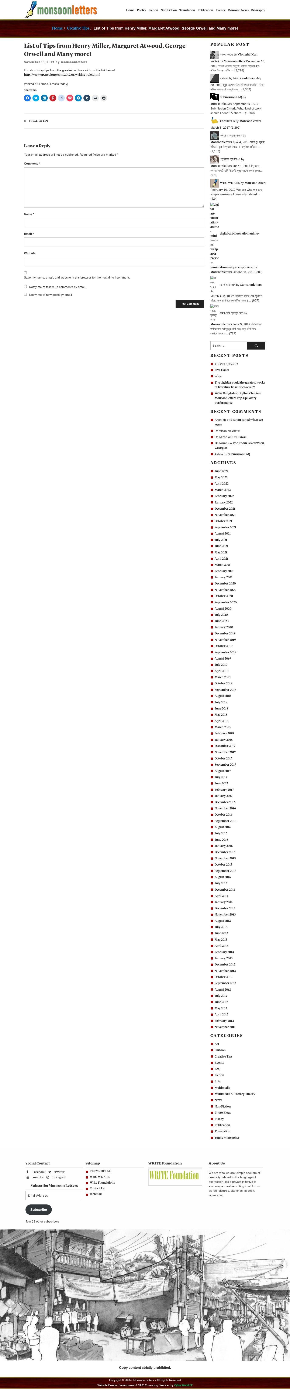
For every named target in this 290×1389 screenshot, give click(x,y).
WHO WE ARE (100, 1177)
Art (217, 1044)
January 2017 (223, 796)
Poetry (141, 10)
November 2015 (225, 858)
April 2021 (221, 558)
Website (30, 253)
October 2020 (224, 596)
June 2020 (222, 621)
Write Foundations (102, 1182)
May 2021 (221, 552)
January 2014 (223, 902)
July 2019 (221, 664)
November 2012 (225, 971)
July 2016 (221, 833)
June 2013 (221, 933)
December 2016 (225, 802)
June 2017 (221, 783)
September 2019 (225, 652)
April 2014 (221, 895)
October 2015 (223, 864)
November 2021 (225, 514)
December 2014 (225, 889)
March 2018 (223, 727)
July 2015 (221, 883)
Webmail (96, 1194)
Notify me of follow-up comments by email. (57, 287)
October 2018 (223, 683)
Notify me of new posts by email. (51, 294)
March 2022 (223, 490)
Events (220, 10)
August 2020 (223, 608)
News (218, 1100)
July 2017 (221, 777)
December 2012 (225, 964)
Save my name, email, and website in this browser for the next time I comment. (77, 277)
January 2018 (224, 739)
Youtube (38, 1177)
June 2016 (221, 839)
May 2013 (221, 939)
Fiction (153, 10)
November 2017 (225, 752)
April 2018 (221, 721)
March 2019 (223, 677)
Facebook (38, 1172)
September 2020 (226, 602)
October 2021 (223, 521)
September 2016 (225, 821)
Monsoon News (238, 10)
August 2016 (223, 827)
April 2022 (221, 483)
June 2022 (221, 471)
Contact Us (97, 1188)
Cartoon (220, 1050)
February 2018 (224, 733)
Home (130, 10)
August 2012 (223, 989)
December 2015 (225, 852)
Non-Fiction (169, 10)
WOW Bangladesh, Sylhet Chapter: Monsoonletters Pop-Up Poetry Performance (238, 398)
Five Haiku (222, 370)
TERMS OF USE (100, 1171)
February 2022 (224, 496)
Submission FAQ (239, 454)
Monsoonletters (234, 61)
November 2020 (225, 590)
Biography (258, 10)
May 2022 (221, 477)
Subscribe (38, 1209)
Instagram (59, 1177)
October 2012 (223, 977)
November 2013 (225, 914)
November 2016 (225, 808)
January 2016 (224, 845)
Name (29, 214)
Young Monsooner (227, 1137)
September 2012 (225, 983)
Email (29, 233)
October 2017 (223, 758)
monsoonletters (74, 62)
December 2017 (225, 746)
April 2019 (221, 671)
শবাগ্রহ (218, 376)
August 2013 (223, 921)
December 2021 (225, 508)
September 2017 (225, 764)
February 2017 (224, 789)
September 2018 (225, 689)
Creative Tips (78, 28)
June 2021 (221, 546)
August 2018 (223, 696)
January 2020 (224, 627)
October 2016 (223, 814)
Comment (32, 163)
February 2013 (224, 952)
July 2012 (221, 995)
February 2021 (224, 571)
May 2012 (221, 1008)
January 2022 (224, 502)
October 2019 (223, 646)
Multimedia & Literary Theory (235, 1094)
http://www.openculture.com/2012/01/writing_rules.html (62, 74)
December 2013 (225, 908)
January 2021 (223, 577)
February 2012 (224, 1020)
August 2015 (223, 877)
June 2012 (221, 1002)
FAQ (217, 1069)
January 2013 (223, 958)
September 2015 (225, 871)
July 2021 (221, 540)
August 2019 (223, 658)
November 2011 (225, 1027)
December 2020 (225, 583)
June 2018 (221, 708)
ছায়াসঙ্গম (236, 430)
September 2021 (225, 527)
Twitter (59, 1172)
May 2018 (221, 714)
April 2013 (221, 945)
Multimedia (222, 1087)
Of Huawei (239, 437)
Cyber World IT (183, 1385)
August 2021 (223, 533)
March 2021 (222, 564)
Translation (187, 10)
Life (217, 1081)
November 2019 (225, 639)
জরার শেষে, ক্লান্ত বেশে (226, 364)
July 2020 (221, 614)
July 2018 (221, 702)
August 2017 (223, 771)
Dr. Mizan (221, 443)
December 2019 (225, 633)
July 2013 (221, 927)
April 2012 (221, 1014)
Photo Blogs (223, 1112)
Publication (205, 10)
